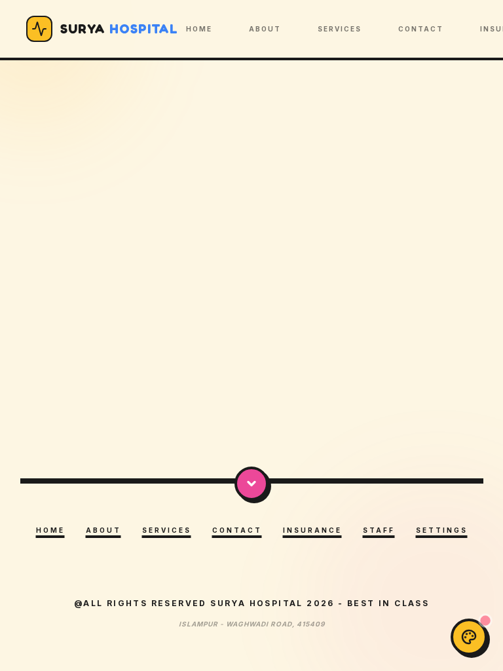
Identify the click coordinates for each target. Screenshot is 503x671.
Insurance (312, 530)
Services (340, 29)
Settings (442, 530)
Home (199, 29)
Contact (420, 29)
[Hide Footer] (251, 484)
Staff (379, 530)
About (265, 29)
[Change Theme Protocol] (469, 637)
